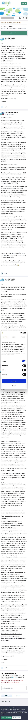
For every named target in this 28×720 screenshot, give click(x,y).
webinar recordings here (16, 653)
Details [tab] (14, 337)
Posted (9, 39)
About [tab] (23, 337)
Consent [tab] (5, 337)
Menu (23, 3)
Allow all (14, 381)
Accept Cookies (7, 717)
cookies (10, 709)
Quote (6, 107)
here (6, 613)
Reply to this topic (14, 33)
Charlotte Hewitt (7, 26)
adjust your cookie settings (20, 711)
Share (7, 695)
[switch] (24, 365)
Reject (14, 385)
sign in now (14, 677)
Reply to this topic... (8, 688)
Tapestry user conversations (18, 28)
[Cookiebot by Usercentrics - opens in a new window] (20, 333)
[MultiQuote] (2, 107)
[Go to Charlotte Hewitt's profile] (2, 39)
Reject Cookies (16, 717)
